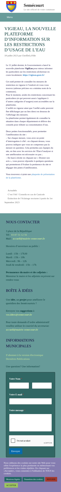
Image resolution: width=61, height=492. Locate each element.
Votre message (17, 410)
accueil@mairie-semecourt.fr (29, 238)
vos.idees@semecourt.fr (19, 314)
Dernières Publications (18, 359)
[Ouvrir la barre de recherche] (56, 17)
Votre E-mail (16, 394)
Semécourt (34, 5)
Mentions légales (13, 479)
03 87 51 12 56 (19, 234)
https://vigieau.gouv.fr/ (34, 75)
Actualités (12, 190)
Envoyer (15, 451)
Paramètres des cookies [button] (33, 479)
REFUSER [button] (51, 479)
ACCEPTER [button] (11, 485)
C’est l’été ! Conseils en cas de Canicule (26, 194)
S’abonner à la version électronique (24, 355)
